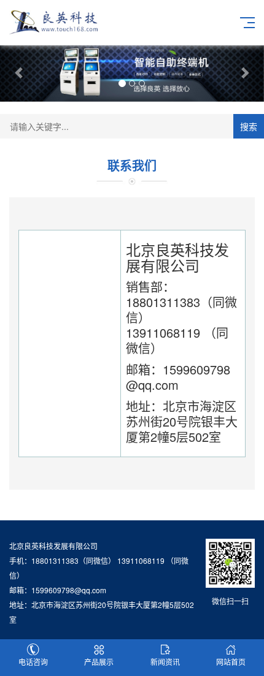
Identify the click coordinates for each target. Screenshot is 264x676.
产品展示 (99, 661)
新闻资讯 (165, 661)
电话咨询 (33, 661)
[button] (20, 72)
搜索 (248, 126)
